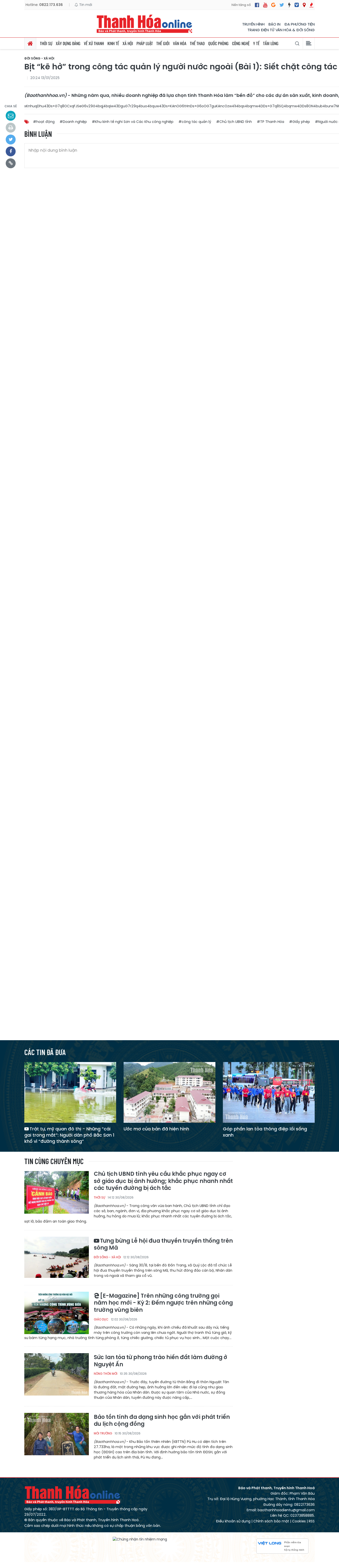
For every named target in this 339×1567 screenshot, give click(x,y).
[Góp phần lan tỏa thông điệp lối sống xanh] (269, 1092)
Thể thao (197, 43)
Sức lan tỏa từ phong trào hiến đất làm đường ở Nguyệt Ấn (160, 1361)
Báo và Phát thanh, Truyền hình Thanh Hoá (72, 1494)
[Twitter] (281, 5)
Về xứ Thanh (94, 43)
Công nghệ (241, 43)
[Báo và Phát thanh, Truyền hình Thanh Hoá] (144, 23)
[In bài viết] (11, 128)
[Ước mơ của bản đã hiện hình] (169, 1092)
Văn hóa (179, 43)
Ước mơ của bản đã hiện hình (156, 1129)
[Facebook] (257, 5)
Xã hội (128, 43)
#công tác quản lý (194, 121)
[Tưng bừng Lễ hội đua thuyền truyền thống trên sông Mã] (56, 1257)
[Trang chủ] (30, 43)
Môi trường (103, 1433)
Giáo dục (101, 1319)
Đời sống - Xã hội (39, 58)
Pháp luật (144, 43)
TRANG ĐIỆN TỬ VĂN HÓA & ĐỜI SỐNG (281, 29)
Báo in (274, 24)
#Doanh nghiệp (73, 121)
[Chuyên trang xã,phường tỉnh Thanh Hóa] (304, 5)
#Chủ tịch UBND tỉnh (234, 121)
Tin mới (85, 4)
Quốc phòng (218, 43)
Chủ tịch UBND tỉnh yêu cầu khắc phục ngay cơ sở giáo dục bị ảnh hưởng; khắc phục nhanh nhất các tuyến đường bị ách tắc (163, 1181)
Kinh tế (113, 43)
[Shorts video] (311, 5)
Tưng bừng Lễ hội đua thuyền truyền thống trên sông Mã (163, 1244)
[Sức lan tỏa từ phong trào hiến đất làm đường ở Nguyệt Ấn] (56, 1374)
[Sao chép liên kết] (11, 163)
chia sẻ (10, 106)
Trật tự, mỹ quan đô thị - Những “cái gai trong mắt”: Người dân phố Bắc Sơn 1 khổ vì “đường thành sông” (69, 1135)
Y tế (256, 43)
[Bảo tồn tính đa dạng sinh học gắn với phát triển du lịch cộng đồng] (56, 1433)
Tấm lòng (270, 43)
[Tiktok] (289, 5)
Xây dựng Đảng (68, 43)
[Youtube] (265, 5)
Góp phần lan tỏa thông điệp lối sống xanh (265, 1132)
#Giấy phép (299, 121)
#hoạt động (44, 121)
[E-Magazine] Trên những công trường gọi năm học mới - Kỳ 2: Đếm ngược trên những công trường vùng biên (163, 1303)
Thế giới (163, 43)
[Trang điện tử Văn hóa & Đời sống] (297, 5)
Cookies (299, 1521)
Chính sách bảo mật (271, 1521)
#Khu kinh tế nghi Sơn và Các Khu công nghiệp (132, 121)
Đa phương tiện (299, 24)
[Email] (11, 116)
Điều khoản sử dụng (233, 1521)
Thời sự (46, 43)
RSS (312, 1521)
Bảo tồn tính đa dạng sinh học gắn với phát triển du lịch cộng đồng (162, 1421)
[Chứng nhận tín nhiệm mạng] (140, 1539)
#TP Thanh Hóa (270, 121)
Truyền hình (253, 24)
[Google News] (273, 5)
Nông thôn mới (105, 1373)
